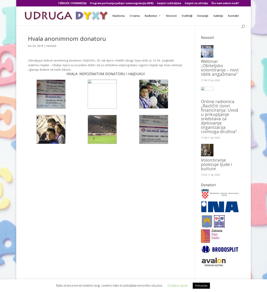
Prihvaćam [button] (201, 285)
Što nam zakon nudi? (225, 3)
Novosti (171, 16)
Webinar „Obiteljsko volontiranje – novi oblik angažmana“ (220, 67)
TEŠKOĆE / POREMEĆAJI (72, 3)
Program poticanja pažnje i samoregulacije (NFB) (121, 3)
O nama (135, 16)
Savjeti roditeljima (169, 3)
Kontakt (233, 16)
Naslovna (118, 16)
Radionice (151, 16)
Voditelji (187, 16)
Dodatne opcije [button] (178, 285)
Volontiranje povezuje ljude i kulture (216, 164)
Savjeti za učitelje (196, 3)
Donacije (202, 16)
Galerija (218, 16)
